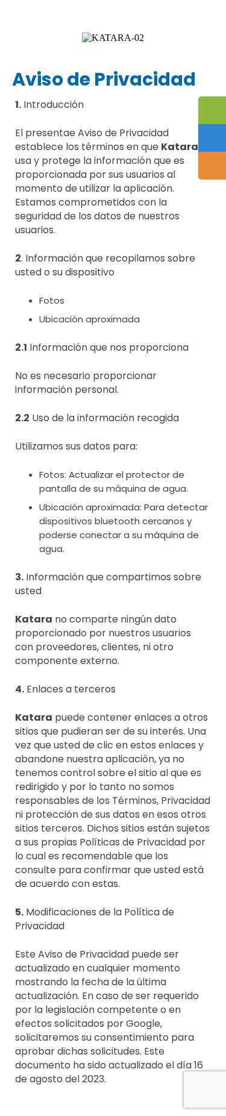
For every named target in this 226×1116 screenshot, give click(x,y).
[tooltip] (212, 110)
